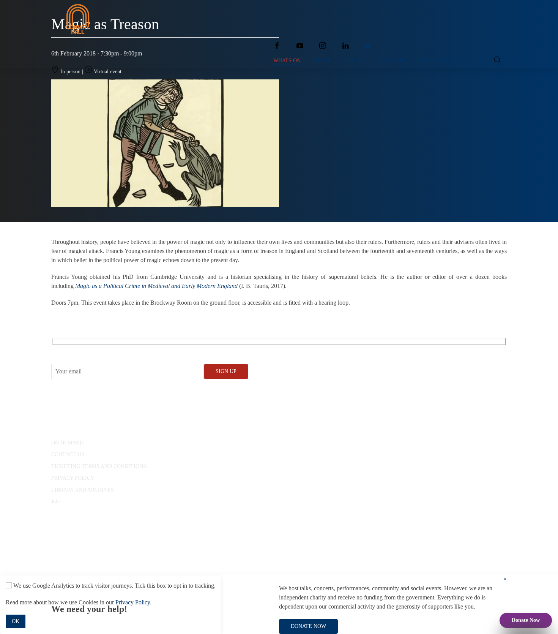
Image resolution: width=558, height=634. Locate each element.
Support (353, 60)
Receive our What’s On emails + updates (110, 350)
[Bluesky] (367, 45)
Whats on (287, 60)
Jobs (55, 501)
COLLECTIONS (438, 60)
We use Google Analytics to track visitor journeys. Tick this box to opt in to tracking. (114, 585)
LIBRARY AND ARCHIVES (82, 490)
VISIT (475, 60)
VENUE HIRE (392, 60)
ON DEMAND (67, 443)
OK (15, 621)
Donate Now (526, 620)
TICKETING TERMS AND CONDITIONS (98, 466)
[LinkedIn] (345, 45)
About (321, 60)
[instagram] (322, 45)
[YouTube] (299, 45)
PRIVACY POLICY (72, 478)
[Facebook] (277, 45)
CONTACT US (67, 454)
